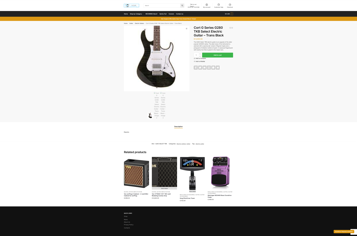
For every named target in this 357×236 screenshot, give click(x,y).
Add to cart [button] (136, 202)
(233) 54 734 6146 (193, 6)
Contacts (127, 228)
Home (125, 23)
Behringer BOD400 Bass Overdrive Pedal (219, 196)
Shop (125, 216)
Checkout (230, 7)
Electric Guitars (139, 23)
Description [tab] (178, 126)
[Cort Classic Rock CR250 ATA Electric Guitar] (230, 28)
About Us (127, 222)
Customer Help (218, 7)
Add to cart (218, 55)
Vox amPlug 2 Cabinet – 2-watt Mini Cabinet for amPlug (136, 195)
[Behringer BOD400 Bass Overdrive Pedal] (220, 173)
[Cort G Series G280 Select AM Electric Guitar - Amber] (232, 28)
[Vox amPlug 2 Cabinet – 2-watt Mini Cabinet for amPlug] (136, 173)
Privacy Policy (128, 225)
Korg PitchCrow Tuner (187, 198)
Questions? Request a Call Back (344, 231)
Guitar (131, 23)
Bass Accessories (189, 194)
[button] (229, 14)
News (126, 219)
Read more (164, 202)
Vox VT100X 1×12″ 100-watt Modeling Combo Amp (161, 195)
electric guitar (200, 144)
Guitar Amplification (135, 191)
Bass (181, 194)
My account (206, 7)
